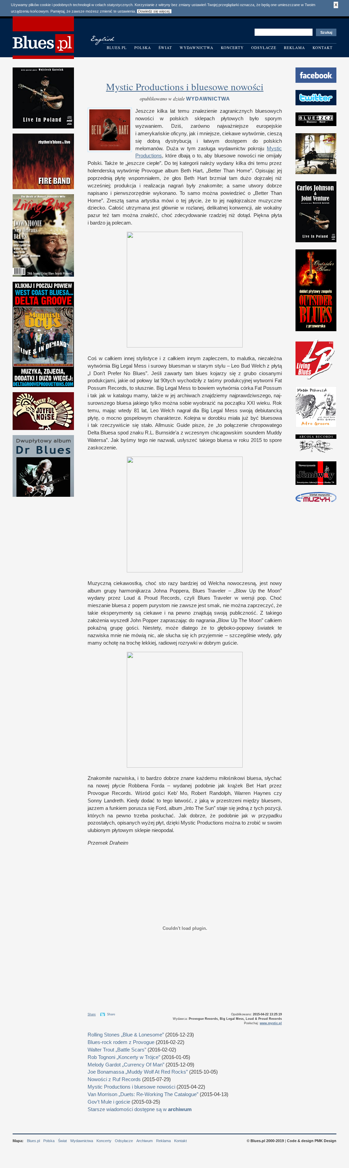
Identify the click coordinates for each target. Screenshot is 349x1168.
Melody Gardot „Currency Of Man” (126, 1064)
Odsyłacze (263, 47)
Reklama (294, 47)
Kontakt (323, 47)
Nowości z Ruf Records (114, 1079)
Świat (165, 47)
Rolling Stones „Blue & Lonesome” (126, 1035)
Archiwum (144, 1141)
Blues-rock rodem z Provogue (121, 1042)
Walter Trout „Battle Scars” (117, 1049)
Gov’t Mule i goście (109, 1102)
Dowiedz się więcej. (154, 11)
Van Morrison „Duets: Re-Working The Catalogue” (143, 1094)
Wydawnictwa (196, 47)
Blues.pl (117, 47)
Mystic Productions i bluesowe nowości (184, 86)
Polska (142, 47)
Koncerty (232, 47)
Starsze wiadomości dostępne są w (140, 1109)
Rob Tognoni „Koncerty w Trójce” (124, 1057)
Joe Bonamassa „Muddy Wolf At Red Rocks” (138, 1072)
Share (92, 1014)
